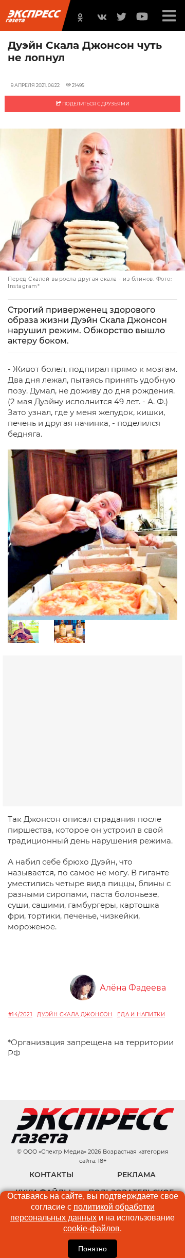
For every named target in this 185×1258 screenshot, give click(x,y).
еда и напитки (141, 1014)
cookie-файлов (91, 1228)
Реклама (136, 1174)
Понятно (92, 1249)
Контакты (51, 1174)
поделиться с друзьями (95, 103)
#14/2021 (20, 1014)
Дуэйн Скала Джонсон (75, 1014)
